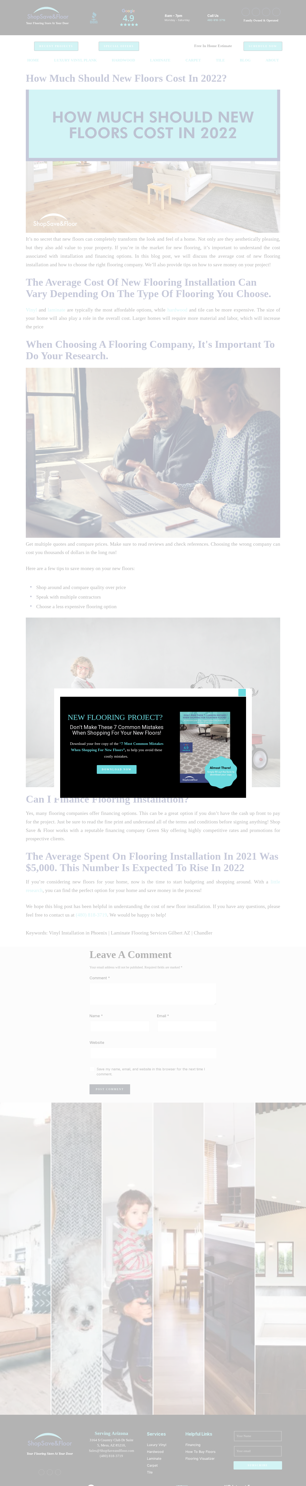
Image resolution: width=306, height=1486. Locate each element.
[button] (117, 769)
